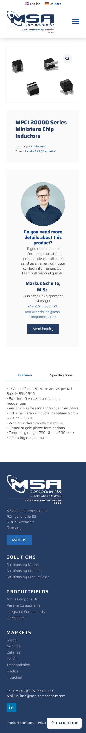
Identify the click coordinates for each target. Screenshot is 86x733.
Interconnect (16, 618)
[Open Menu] (75, 21)
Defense (13, 652)
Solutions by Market (23, 564)
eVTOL (12, 658)
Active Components (22, 599)
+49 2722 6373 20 (43, 306)
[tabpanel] (43, 413)
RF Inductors (36, 146)
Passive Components (23, 605)
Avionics (13, 646)
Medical (13, 671)
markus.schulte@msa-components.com (43, 314)
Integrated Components (26, 611)
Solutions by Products (24, 570)
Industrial (14, 677)
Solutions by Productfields (28, 577)
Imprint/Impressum (20, 723)
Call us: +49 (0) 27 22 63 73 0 (31, 691)
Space (12, 640)
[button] (67, 58)
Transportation (18, 665)
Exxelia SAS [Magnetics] (40, 151)
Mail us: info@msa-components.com (36, 696)
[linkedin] (11, 707)
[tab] (25, 375)
